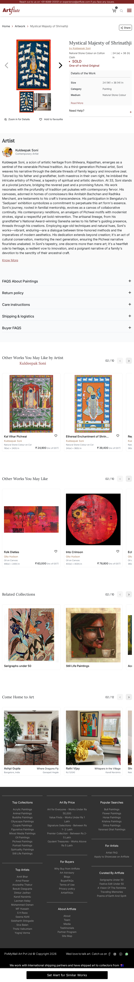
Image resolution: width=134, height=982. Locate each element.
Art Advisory (67, 872)
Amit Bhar (22, 876)
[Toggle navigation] (129, 10)
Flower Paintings (111, 813)
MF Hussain (22, 908)
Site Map (67, 935)
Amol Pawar (22, 880)
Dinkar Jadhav (22, 892)
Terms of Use (67, 884)
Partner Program (67, 931)
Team (67, 919)
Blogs (67, 876)
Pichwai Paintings (22, 841)
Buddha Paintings (22, 817)
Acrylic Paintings (22, 809)
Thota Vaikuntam (22, 928)
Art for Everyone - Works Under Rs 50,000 (67, 811)
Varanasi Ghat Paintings (111, 829)
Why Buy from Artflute (67, 868)
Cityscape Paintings (22, 821)
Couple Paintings (22, 825)
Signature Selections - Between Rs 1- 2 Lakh (67, 827)
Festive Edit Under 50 (111, 883)
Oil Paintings (22, 837)
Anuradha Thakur (22, 884)
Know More (10, 260)
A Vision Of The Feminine (112, 887)
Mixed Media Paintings (22, 833)
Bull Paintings (111, 809)
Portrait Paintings (22, 845)
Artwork (20, 26)
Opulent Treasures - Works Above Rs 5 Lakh (67, 843)
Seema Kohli (22, 916)
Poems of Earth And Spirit (111, 895)
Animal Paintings (22, 813)
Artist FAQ (112, 852)
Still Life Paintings (22, 853)
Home (6, 26)
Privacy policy (67, 888)
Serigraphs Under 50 (112, 879)
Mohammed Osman (22, 904)
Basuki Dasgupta (22, 888)
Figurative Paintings (22, 829)
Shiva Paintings (111, 825)
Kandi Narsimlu (22, 896)
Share (127, 27)
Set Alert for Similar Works (67, 975)
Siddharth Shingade (22, 920)
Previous (6, 65)
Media (67, 923)
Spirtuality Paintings (22, 849)
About (67, 915)
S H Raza (22, 912)
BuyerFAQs (67, 880)
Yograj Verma (22, 932)
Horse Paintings (112, 817)
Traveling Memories (111, 891)
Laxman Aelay (22, 900)
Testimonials (67, 927)
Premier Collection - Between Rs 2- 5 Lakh (67, 835)
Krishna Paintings (111, 821)
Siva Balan (22, 924)
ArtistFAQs (67, 892)
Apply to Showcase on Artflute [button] (111, 856)
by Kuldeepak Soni (80, 48)
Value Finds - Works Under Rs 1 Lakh (67, 819)
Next (60, 65)
